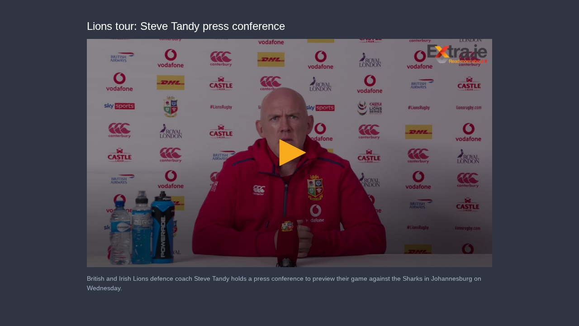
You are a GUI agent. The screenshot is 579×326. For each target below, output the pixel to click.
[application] (289, 153)
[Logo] (457, 53)
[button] (289, 153)
